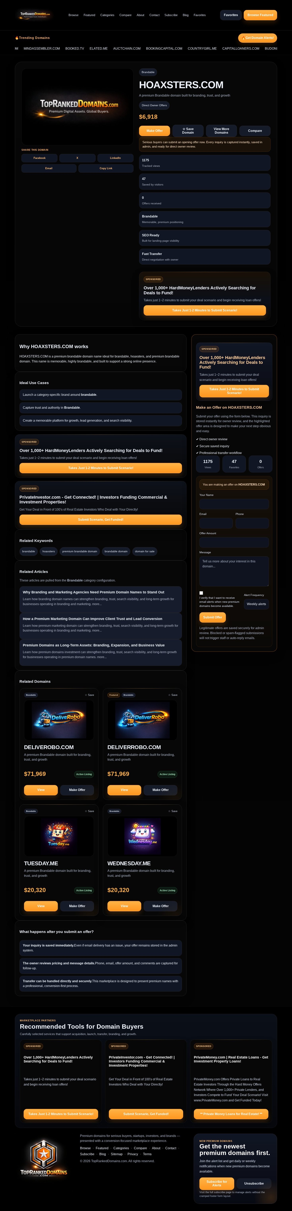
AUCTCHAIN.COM (107, 48)
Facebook (39, 157)
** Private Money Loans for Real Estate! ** (231, 1114)
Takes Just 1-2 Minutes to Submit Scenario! (204, 310)
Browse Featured (260, 15)
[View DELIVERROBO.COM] (142, 722)
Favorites (200, 15)
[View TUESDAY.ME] (59, 838)
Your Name (206, 494)
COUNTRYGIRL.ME (182, 48)
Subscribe (171, 15)
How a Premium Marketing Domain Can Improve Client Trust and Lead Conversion (92, 619)
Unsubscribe (254, 1183)
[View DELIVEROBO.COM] (59, 722)
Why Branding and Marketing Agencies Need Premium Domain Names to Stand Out (93, 592)
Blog (186, 15)
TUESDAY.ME (41, 863)
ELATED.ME (79, 48)
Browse (73, 15)
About (140, 15)
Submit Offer (212, 617)
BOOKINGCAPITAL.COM (145, 48)
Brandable (148, 72)
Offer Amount (207, 533)
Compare (125, 15)
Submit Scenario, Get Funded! (100, 519)
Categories (107, 15)
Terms (147, 1154)
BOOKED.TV (55, 48)
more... (97, 604)
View (40, 790)
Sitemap (117, 1154)
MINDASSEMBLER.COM (22, 48)
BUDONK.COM (256, 48)
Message (205, 552)
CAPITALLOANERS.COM (221, 48)
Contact (154, 15)
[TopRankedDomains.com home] (34, 15)
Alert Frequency (254, 595)
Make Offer (155, 130)
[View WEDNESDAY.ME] (142, 838)
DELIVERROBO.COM (134, 747)
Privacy (133, 1154)
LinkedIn (115, 157)
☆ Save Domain (188, 130)
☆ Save (89, 694)
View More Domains (221, 130)
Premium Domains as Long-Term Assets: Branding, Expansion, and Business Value (94, 645)
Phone (240, 514)
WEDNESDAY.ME (129, 863)
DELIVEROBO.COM (48, 747)
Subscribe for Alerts (217, 1183)
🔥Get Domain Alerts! (258, 38)
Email (48, 168)
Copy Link (106, 168)
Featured (89, 15)
